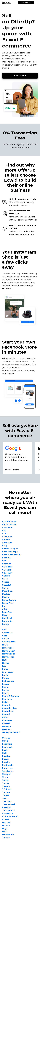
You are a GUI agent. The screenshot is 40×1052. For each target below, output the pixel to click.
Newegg (6, 726)
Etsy (4, 606)
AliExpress (7, 536)
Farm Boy (7, 612)
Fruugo (5, 624)
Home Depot (8, 651)
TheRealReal (8, 804)
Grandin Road (9, 642)
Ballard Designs (10, 549)
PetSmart (7, 744)
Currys (5, 588)
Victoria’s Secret (10, 816)
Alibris (5, 533)
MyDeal (6, 723)
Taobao (6, 792)
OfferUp (6, 738)
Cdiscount (7, 573)
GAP (4, 630)
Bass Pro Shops (10, 552)
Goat (4, 636)
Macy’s (5, 693)
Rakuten (6, 756)
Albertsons (7, 527)
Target (5, 795)
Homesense (8, 657)
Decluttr (6, 594)
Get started (25, 3)
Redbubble (7, 765)
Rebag (5, 759)
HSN (4, 660)
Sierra (5, 777)
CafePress (7, 567)
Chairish (6, 576)
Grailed (5, 639)
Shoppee (6, 774)
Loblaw (5, 687)
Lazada (5, 684)
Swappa (6, 786)
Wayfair (6, 828)
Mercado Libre (9, 708)
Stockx (5, 783)
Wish (4, 831)
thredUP (6, 807)
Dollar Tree (7, 603)
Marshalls (7, 699)
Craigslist (6, 585)
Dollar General (9, 600)
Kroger (5, 678)
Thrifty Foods (8, 810)
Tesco (5, 798)
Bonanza (6, 564)
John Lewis (7, 672)
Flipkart (6, 615)
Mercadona (8, 711)
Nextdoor (7, 729)
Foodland (7, 618)
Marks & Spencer (10, 696)
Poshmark (7, 747)
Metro (5, 717)
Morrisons (7, 720)
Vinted (5, 819)
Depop (5, 597)
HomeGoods (8, 654)
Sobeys (5, 780)
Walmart (6, 822)
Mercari (6, 714)
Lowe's (5, 690)
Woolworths (8, 834)
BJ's (4, 561)
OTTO (5, 741)
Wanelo (6, 825)
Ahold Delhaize (9, 524)
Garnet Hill (7, 633)
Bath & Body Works (12, 555)
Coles (5, 579)
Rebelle (6, 762)
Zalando (6, 837)
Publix (5, 750)
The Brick (7, 801)
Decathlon (7, 591)
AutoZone (7, 543)
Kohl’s (5, 675)
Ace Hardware (9, 521)
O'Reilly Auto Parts (11, 732)
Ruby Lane (7, 768)
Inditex (5, 669)
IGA (4, 666)
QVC (4, 753)
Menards (6, 705)
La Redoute (8, 681)
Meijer (5, 702)
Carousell (6, 570)
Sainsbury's (7, 771)
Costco (5, 582)
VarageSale (7, 813)
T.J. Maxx (6, 789)
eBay (4, 609)
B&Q (4, 546)
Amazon (6, 540)
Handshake (8, 648)
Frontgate (7, 621)
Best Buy (6, 558)
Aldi (4, 530)
